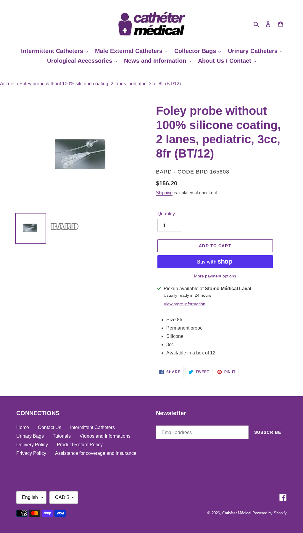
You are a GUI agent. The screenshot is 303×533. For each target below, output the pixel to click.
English (30, 497)
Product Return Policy (80, 444)
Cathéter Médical (236, 513)
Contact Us (49, 427)
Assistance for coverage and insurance (95, 453)
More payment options (215, 276)
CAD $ (62, 497)
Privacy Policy (31, 453)
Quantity (166, 213)
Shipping (164, 192)
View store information (184, 303)
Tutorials (62, 436)
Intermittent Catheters (92, 427)
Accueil (8, 83)
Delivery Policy (32, 444)
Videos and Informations (105, 436)
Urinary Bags (30, 436)
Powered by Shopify (269, 513)
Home (22, 427)
